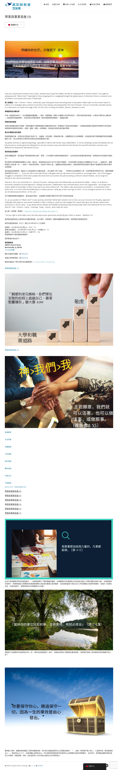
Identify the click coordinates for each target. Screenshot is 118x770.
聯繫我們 (108, 4)
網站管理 (40, 766)
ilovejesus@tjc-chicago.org (44, 262)
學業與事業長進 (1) (13, 513)
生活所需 (82, 4)
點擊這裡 (24, 254)
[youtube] (106, 765)
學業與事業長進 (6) (13, 491)
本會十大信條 (70, 4)
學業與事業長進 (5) (13, 495)
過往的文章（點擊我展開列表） (16, 487)
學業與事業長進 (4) (13, 500)
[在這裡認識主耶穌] (20, 9)
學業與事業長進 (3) (13, 504)
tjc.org (32, 766)
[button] (8, 432)
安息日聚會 (95, 4)
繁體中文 (14, 25)
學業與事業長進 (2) (13, 508)
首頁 (47, 4)
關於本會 (56, 4)
